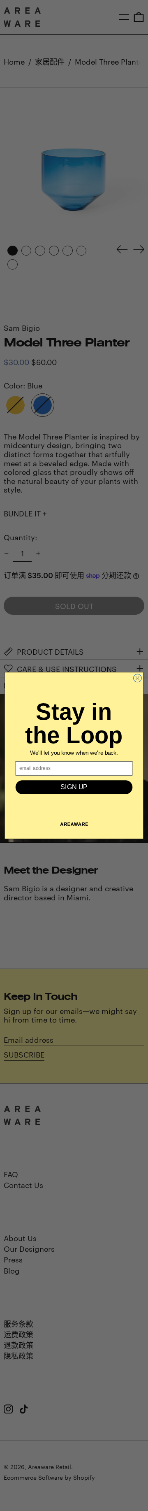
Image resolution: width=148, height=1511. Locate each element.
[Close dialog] (138, 678)
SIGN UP (73, 786)
